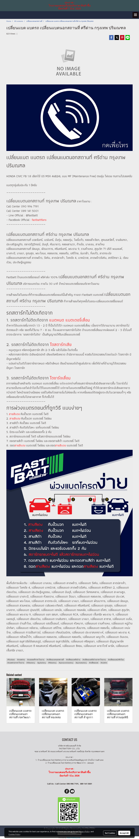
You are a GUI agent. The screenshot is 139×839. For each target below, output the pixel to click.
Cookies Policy (14, 834)
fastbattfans (39, 219)
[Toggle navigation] (135, 15)
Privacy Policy (84, 831)
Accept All (124, 833)
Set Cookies (110, 833)
